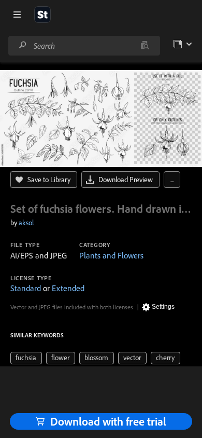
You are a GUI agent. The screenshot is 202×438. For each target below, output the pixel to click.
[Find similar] (144, 45)
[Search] (22, 45)
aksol (26, 222)
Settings (163, 306)
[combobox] (84, 45)
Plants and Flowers (111, 255)
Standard (25, 288)
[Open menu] (17, 14)
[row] (26, 358)
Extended (68, 288)
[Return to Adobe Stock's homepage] (42, 14)
